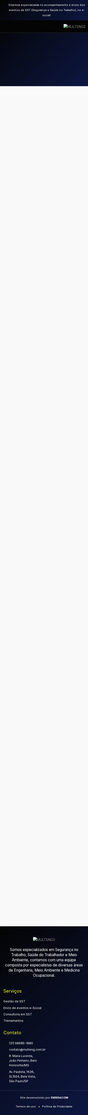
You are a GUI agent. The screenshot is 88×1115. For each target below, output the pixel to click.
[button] (8, 26)
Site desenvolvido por (44, 1097)
